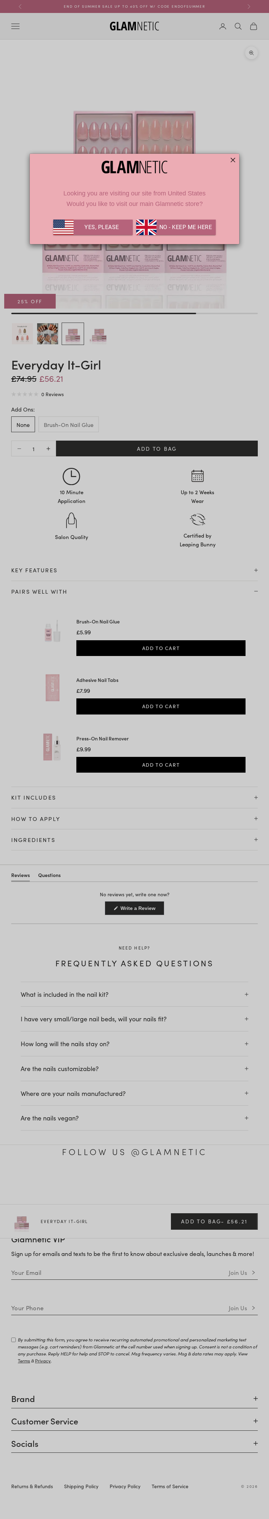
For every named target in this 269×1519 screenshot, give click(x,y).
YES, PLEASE (101, 227)
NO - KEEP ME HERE (185, 227)
